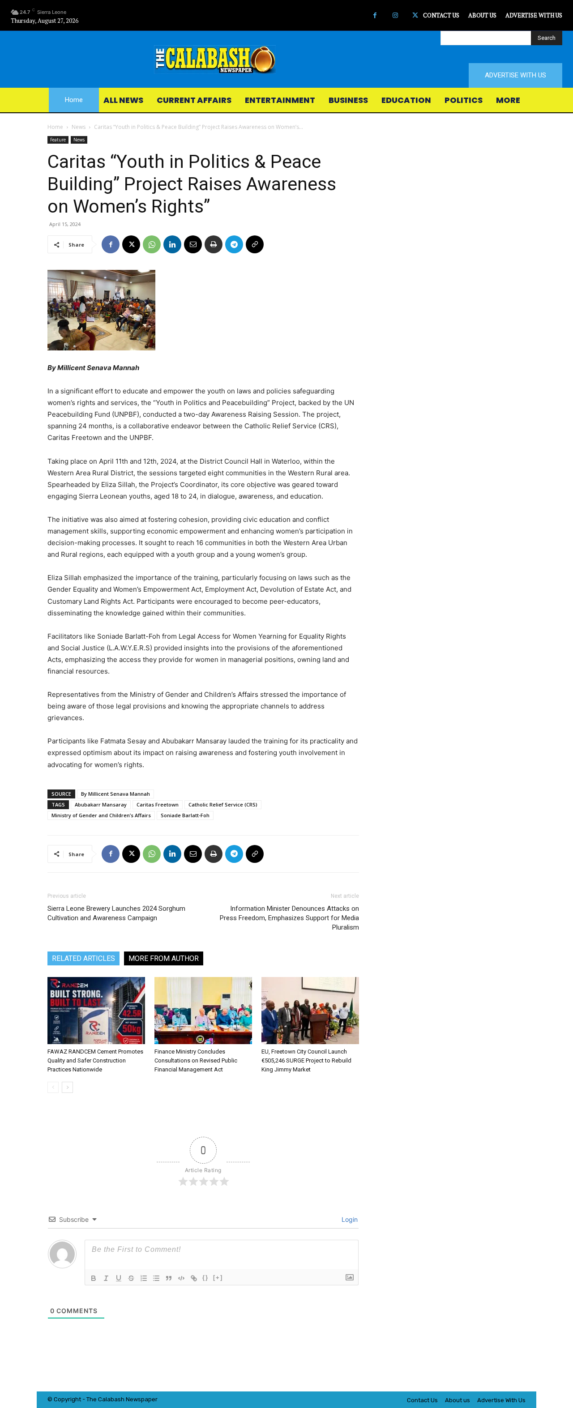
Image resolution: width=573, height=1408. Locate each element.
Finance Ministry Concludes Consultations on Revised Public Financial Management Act (195, 1060)
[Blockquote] (168, 1278)
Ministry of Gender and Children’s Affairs (101, 815)
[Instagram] (395, 15)
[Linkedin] (172, 244)
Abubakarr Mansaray (101, 804)
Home (55, 127)
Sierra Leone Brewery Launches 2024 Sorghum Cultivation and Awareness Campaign (116, 913)
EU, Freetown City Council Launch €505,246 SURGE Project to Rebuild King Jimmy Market (306, 1060)
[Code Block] (181, 1278)
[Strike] (131, 1278)
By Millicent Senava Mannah (115, 793)
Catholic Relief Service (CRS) (222, 804)
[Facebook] (375, 15)
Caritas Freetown (158, 804)
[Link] (194, 1278)
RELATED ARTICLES (83, 958)
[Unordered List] (156, 1278)
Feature (58, 140)
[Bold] (93, 1278)
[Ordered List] (143, 1278)
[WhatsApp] (152, 244)
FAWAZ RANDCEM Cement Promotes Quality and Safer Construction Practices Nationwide (95, 1060)
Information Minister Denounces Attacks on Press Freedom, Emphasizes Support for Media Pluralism (289, 918)
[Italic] (106, 1278)
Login (349, 1219)
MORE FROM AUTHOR (163, 958)
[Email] (193, 244)
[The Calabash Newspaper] (286, 59)
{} (205, 1277)
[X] (415, 15)
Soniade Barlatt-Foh (185, 815)
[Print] (213, 244)
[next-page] (67, 1087)
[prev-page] (53, 1087)
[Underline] (118, 1278)
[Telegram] (234, 244)
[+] (218, 1277)
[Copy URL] (255, 244)
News (79, 127)
